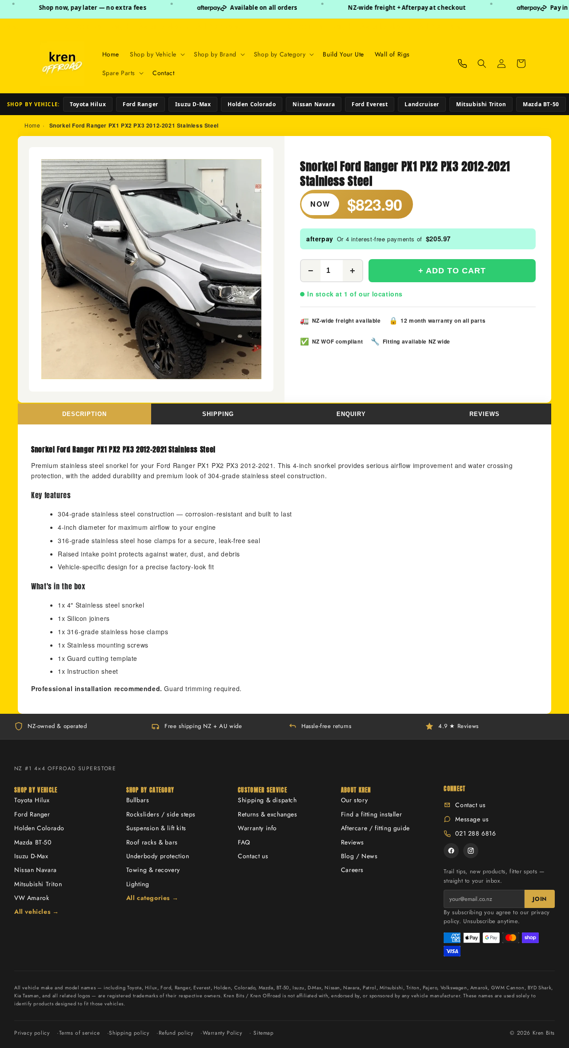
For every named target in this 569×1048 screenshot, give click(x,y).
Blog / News (359, 856)
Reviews (484, 414)
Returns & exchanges (267, 814)
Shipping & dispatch (267, 800)
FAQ (244, 842)
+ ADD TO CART (452, 270)
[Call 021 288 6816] (462, 63)
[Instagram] (470, 850)
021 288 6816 (475, 833)
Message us (472, 819)
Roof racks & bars (152, 842)
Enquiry (351, 414)
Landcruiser (422, 104)
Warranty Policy (222, 1033)
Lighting (137, 884)
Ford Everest (370, 104)
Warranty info (257, 828)
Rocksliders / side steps (161, 814)
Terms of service (79, 1033)
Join (540, 899)
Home (32, 125)
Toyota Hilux (88, 104)
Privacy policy (31, 1033)
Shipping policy (129, 1033)
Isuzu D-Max (193, 104)
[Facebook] (451, 850)
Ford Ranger (140, 104)
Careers (352, 869)
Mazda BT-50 (541, 104)
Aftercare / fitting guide (375, 828)
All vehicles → (36, 911)
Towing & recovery (153, 869)
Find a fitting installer (371, 814)
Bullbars (137, 800)
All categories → (152, 897)
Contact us (253, 856)
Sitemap (263, 1033)
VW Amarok (31, 897)
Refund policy (176, 1033)
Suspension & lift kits (156, 828)
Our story (354, 800)
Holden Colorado (252, 104)
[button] (156, 54)
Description (84, 414)
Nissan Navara (314, 104)
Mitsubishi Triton (481, 104)
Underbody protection (157, 856)
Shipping (218, 414)
